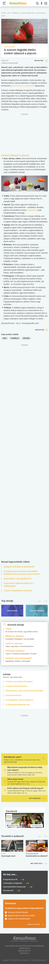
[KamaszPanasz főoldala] (18, 3)
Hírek (8, 13)
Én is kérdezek (35, 798)
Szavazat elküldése (33, 924)
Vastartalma (32, 210)
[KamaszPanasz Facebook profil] (24, 820)
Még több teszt (36, 863)
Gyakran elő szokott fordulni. (19, 919)
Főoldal (3, 13)
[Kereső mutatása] (37, 3)
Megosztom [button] (38, 60)
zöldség (26, 338)
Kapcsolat (24, 953)
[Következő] (45, 601)
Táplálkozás (15, 13)
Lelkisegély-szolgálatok (13, 883)
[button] (42, 3)
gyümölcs (15, 338)
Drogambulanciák (10, 879)
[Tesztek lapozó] (24, 836)
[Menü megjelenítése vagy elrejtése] (4, 3)
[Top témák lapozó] (24, 601)
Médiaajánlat (24, 951)
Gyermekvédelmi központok (14, 887)
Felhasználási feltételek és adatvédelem (24, 946)
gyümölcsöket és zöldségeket (22, 86)
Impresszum (24, 948)
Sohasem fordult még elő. (18, 912)
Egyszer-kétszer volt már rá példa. (21, 916)
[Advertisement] (24, 452)
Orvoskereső (8, 890)
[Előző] (39, 601)
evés (4, 338)
